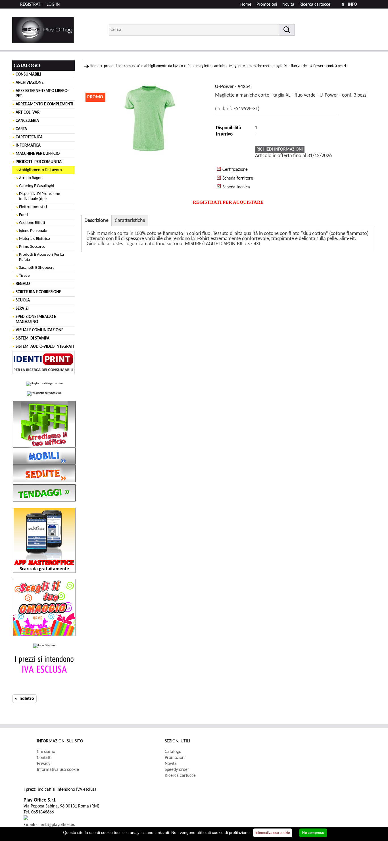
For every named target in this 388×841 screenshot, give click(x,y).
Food (23, 215)
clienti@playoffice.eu (55, 825)
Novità (288, 4)
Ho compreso (313, 833)
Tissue (24, 276)
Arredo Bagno (31, 178)
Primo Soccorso (32, 247)
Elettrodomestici (33, 207)
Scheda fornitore (237, 178)
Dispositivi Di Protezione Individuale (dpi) (39, 196)
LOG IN (53, 4)
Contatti (44, 757)
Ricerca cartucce (314, 4)
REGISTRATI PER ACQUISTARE (228, 202)
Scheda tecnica (235, 187)
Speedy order (177, 769)
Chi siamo (46, 752)
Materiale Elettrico (34, 239)
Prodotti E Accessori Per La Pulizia (41, 257)
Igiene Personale (33, 231)
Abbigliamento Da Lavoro (40, 170)
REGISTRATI (30, 4)
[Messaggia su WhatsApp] (44, 393)
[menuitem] (317, 4)
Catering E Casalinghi (36, 186)
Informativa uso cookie (58, 769)
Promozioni (266, 4)
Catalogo (173, 752)
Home (245, 4)
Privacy (43, 763)
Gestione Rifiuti (32, 223)
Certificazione (234, 169)
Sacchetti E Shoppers (36, 268)
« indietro (24, 698)
